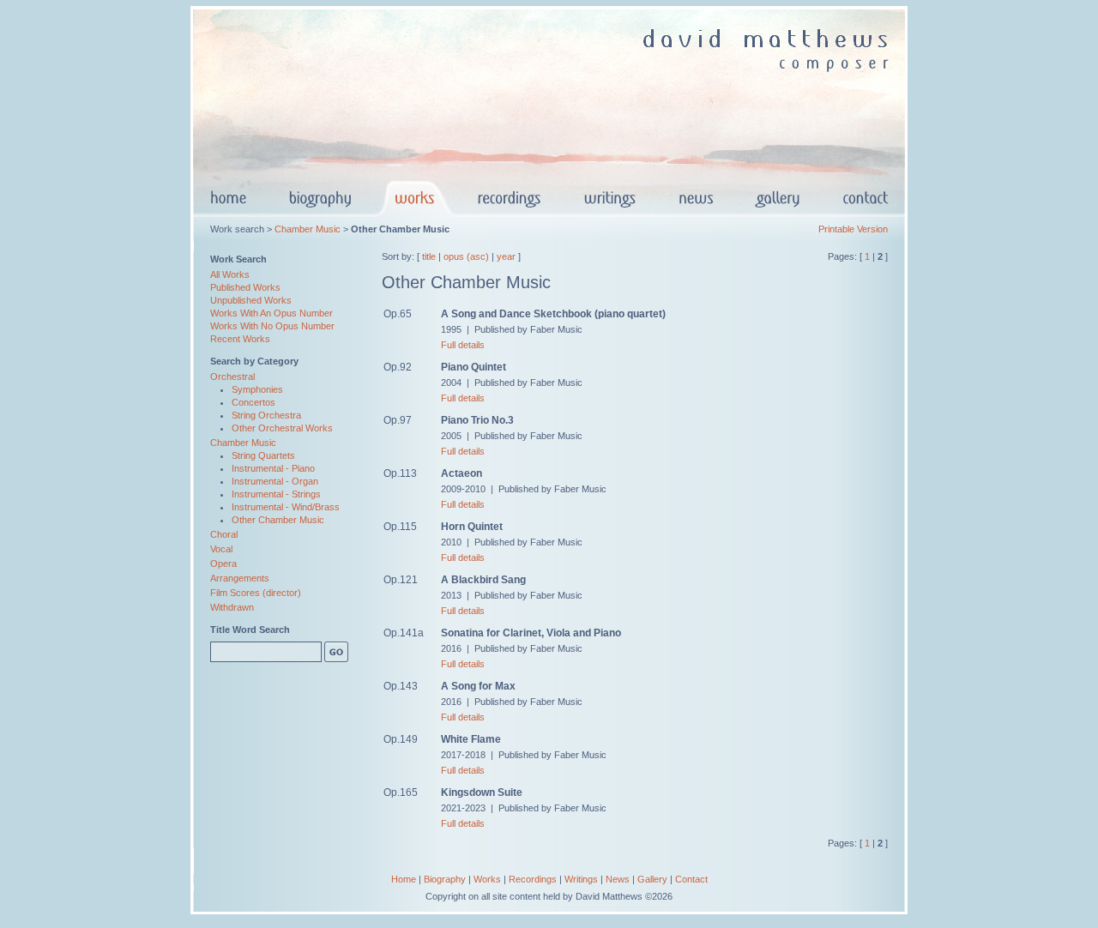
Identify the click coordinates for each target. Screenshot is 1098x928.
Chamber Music (307, 229)
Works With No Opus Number (272, 326)
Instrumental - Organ (275, 481)
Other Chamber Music (278, 520)
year (506, 256)
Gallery (652, 879)
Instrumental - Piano (273, 468)
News (618, 879)
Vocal (221, 549)
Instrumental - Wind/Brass (286, 507)
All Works (230, 274)
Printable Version (853, 229)
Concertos (253, 402)
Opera (223, 563)
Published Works (245, 287)
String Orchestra (266, 415)
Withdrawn (232, 607)
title (429, 256)
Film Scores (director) (255, 593)
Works (487, 879)
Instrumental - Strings (276, 494)
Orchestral (232, 376)
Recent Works (240, 339)
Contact (691, 879)
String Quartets (263, 455)
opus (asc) (466, 256)
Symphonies (257, 389)
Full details (463, 345)
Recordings (533, 879)
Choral (224, 534)
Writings (581, 879)
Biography (445, 879)
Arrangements (239, 578)
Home (403, 879)
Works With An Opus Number (271, 313)
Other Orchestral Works (282, 428)
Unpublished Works (251, 300)
